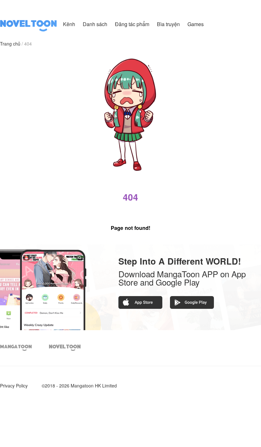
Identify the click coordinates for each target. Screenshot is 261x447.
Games (195, 24)
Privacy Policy (14, 385)
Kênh (69, 24)
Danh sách (95, 24)
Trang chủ (10, 43)
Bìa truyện (169, 24)
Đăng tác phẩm (133, 24)
